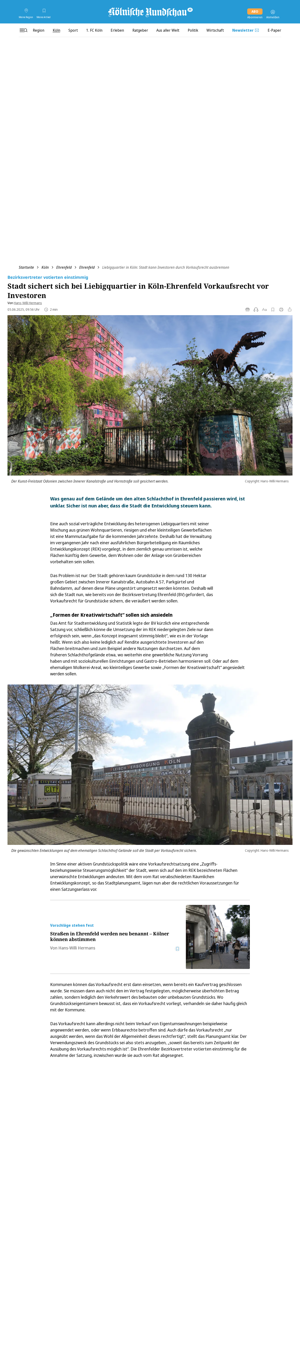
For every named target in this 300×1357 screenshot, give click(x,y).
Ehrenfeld (64, 267)
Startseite (26, 267)
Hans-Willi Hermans (28, 303)
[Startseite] (150, 12)
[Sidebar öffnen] (23, 30)
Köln (45, 267)
